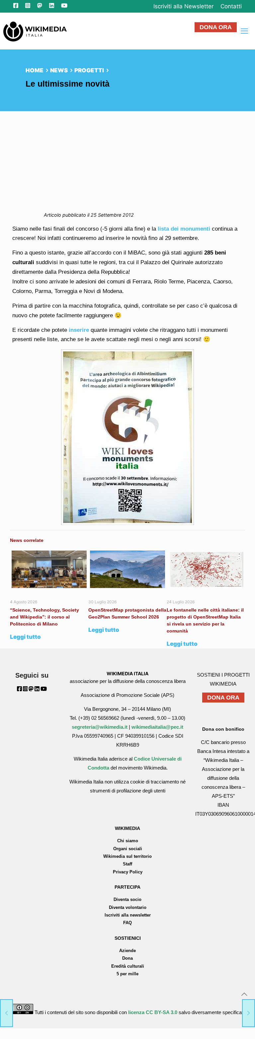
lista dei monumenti (184, 229)
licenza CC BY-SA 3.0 (152, 1012)
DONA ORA (216, 27)
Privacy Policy (127, 871)
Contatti (231, 6)
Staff (127, 863)
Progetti (89, 70)
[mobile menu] (244, 31)
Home (34, 70)
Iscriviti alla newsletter (128, 915)
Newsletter (183, 6)
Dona (127, 958)
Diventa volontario (127, 907)
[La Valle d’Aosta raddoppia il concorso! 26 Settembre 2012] (248, 1012)
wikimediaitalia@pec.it (157, 727)
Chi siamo (127, 840)
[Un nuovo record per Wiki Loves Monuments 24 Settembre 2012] (6, 1012)
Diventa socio (127, 899)
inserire (79, 330)
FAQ (127, 922)
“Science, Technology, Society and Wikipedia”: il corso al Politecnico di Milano (44, 617)
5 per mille (127, 973)
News (59, 70)
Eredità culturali (127, 966)
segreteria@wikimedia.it (100, 727)
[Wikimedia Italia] (35, 31)
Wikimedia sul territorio (127, 856)
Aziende (127, 950)
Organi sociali (127, 848)
